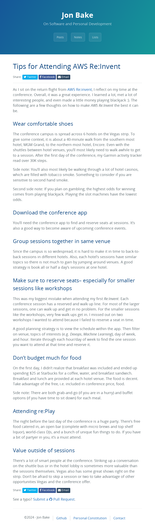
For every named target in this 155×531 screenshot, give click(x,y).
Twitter (31, 77)
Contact (119, 518)
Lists (95, 37)
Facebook (48, 77)
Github (61, 518)
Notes (78, 37)
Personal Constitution (90, 518)
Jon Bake (77, 15)
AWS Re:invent (79, 89)
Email (65, 77)
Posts (60, 37)
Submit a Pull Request (53, 499)
